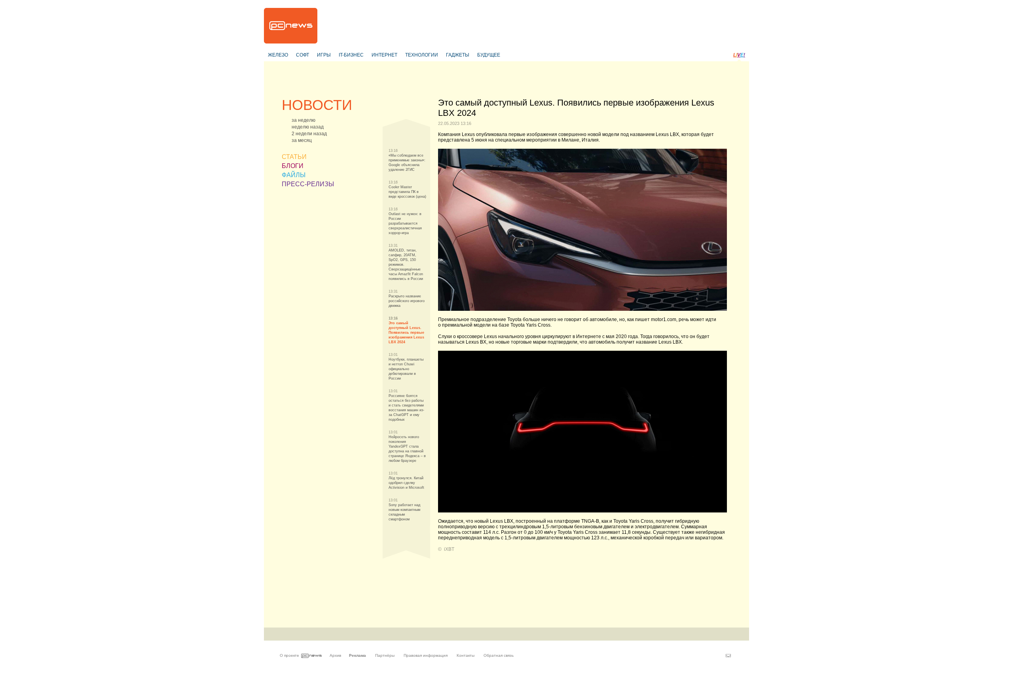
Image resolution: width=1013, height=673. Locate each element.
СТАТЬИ (294, 156)
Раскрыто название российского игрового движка (407, 301)
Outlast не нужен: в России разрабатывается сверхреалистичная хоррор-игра (405, 223)
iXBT (449, 549)
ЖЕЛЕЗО (278, 55)
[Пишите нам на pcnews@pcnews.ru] (728, 655)
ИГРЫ (324, 55)
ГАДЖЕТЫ (457, 55)
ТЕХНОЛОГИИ (421, 55)
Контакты (465, 655)
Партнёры (385, 655)
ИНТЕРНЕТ (384, 55)
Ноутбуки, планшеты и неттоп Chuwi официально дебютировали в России (406, 368)
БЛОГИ (293, 166)
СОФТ (302, 55)
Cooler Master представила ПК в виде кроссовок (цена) (407, 191)
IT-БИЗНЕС (351, 55)
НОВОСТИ (317, 105)
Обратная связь (499, 655)
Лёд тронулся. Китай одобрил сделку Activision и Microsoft (406, 483)
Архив (335, 655)
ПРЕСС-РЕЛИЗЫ (308, 184)
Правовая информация (426, 655)
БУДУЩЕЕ (488, 55)
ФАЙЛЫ (293, 175)
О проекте (289, 655)
